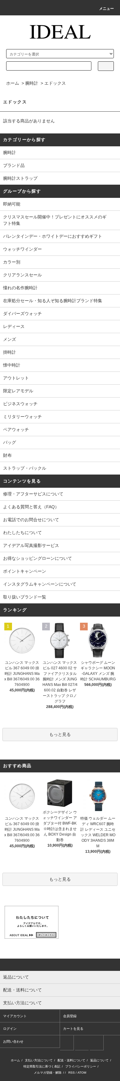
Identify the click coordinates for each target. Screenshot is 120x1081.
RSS (71, 1072)
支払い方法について (39, 1060)
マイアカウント (15, 1016)
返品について (99, 1060)
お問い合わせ (13, 1041)
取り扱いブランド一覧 (24, 596)
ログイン (10, 1028)
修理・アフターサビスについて (33, 493)
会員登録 (70, 1016)
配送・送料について (71, 1060)
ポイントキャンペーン (24, 571)
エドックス (55, 83)
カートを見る (73, 1028)
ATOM (82, 1072)
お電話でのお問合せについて (31, 519)
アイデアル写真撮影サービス (31, 545)
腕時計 (31, 83)
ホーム (12, 83)
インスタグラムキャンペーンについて (39, 584)
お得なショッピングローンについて (37, 558)
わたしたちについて (22, 532)
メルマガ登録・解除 (48, 1072)
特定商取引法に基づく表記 (41, 1066)
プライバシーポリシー (80, 1066)
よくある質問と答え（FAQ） (31, 506)
